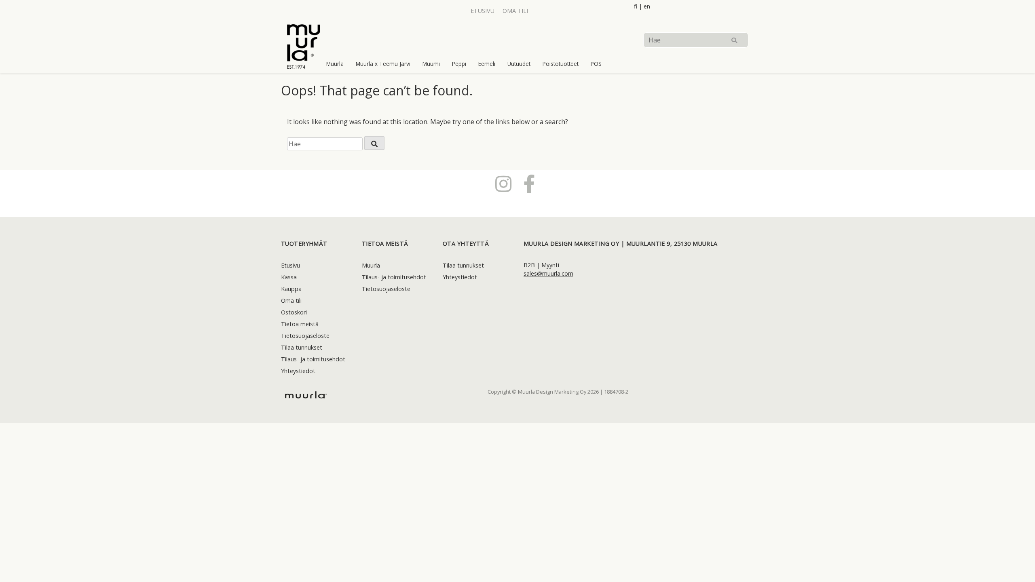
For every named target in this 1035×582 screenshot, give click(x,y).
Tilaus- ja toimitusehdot (313, 359)
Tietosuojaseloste (305, 336)
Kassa (289, 277)
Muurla (335, 63)
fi (635, 6)
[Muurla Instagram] (503, 183)
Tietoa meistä (300, 324)
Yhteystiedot (298, 371)
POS (596, 63)
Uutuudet (518, 63)
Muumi (431, 63)
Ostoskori (294, 312)
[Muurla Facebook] (529, 183)
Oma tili (515, 11)
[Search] (734, 40)
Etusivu (482, 11)
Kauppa (291, 289)
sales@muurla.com (548, 273)
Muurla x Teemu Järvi (383, 63)
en (647, 6)
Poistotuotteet (561, 63)
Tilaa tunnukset (301, 347)
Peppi (459, 63)
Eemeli (486, 63)
